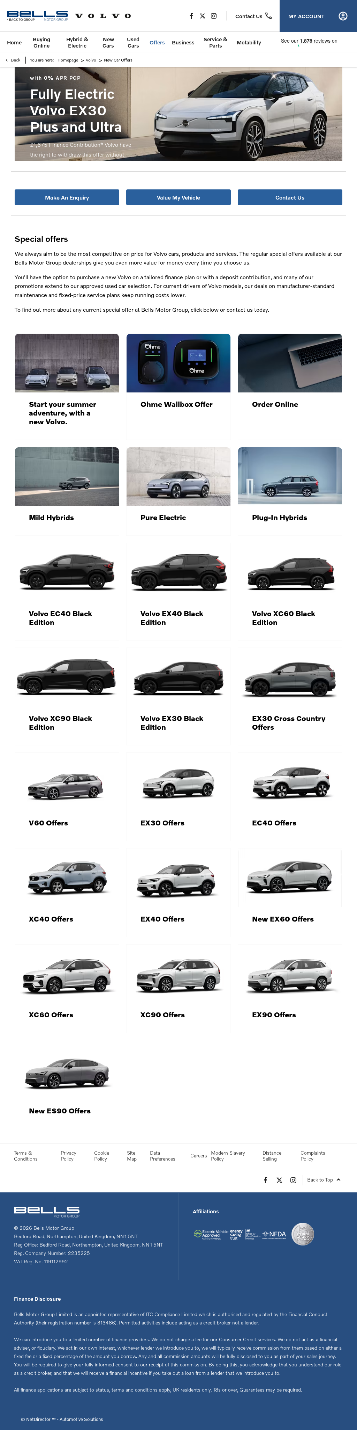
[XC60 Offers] (67, 974)
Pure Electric (163, 517)
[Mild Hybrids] (67, 476)
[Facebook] (191, 15)
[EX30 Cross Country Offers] (290, 677)
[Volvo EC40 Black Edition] (67, 572)
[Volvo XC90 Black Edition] (67, 677)
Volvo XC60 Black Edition (283, 617)
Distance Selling (272, 1156)
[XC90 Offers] (178, 974)
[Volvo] (103, 16)
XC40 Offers (51, 918)
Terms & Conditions (26, 1156)
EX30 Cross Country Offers (288, 722)
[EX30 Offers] (178, 782)
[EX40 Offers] (178, 877)
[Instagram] (214, 15)
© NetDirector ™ (39, 1419)
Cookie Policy (101, 1156)
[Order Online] (290, 363)
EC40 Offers (274, 822)
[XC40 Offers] (67, 877)
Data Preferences (162, 1156)
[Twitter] (202, 15)
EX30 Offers (162, 822)
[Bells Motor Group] (37, 16)
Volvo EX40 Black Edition (171, 617)
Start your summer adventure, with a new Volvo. (62, 412)
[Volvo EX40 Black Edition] (178, 572)
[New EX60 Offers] (290, 877)
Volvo (91, 60)
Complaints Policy (313, 1156)
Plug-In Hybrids (279, 517)
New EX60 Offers (283, 918)
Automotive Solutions (81, 1419)
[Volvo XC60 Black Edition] (290, 572)
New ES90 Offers (60, 1110)
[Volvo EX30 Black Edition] (178, 677)
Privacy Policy (68, 1156)
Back (15, 60)
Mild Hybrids (51, 517)
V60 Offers (48, 822)
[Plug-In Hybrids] (290, 476)
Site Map (132, 1156)
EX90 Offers (274, 1014)
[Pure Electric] (178, 476)
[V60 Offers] (67, 782)
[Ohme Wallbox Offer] (178, 363)
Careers (198, 1155)
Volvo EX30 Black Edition (171, 722)
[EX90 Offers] (290, 974)
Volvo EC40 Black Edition (60, 617)
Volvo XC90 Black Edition (60, 722)
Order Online (275, 403)
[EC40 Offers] (290, 782)
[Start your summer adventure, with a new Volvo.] (67, 363)
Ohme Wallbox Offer (176, 403)
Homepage (68, 60)
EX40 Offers (162, 918)
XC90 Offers (162, 1014)
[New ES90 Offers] (67, 1069)
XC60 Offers (51, 1014)
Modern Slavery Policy (228, 1156)
